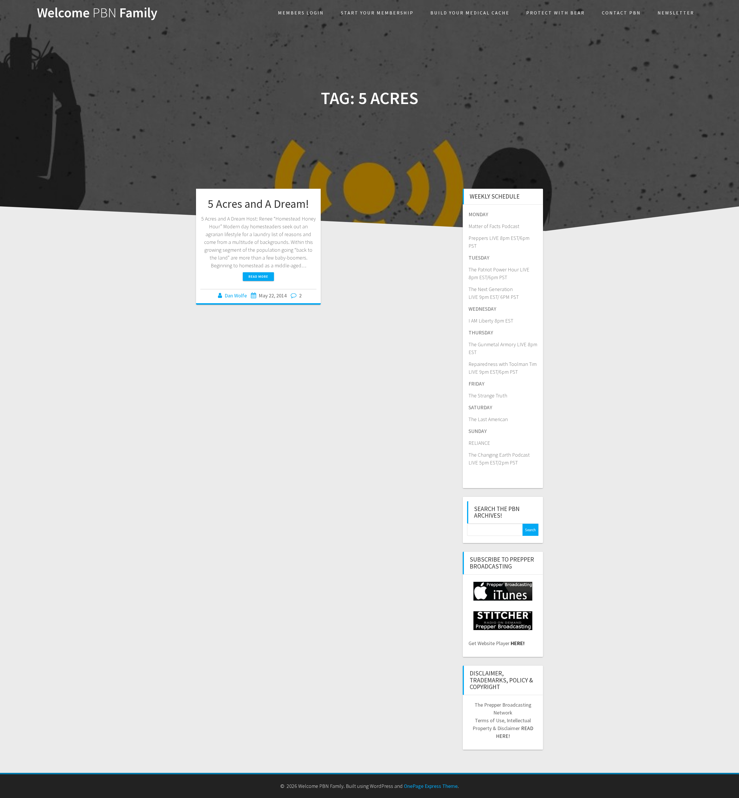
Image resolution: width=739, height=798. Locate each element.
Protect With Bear (555, 13)
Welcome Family (97, 13)
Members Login (301, 13)
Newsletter (676, 13)
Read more (258, 276)
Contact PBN (621, 13)
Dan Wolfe (236, 295)
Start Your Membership (377, 13)
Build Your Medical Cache (470, 13)
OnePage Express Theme (431, 786)
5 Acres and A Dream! (258, 204)
